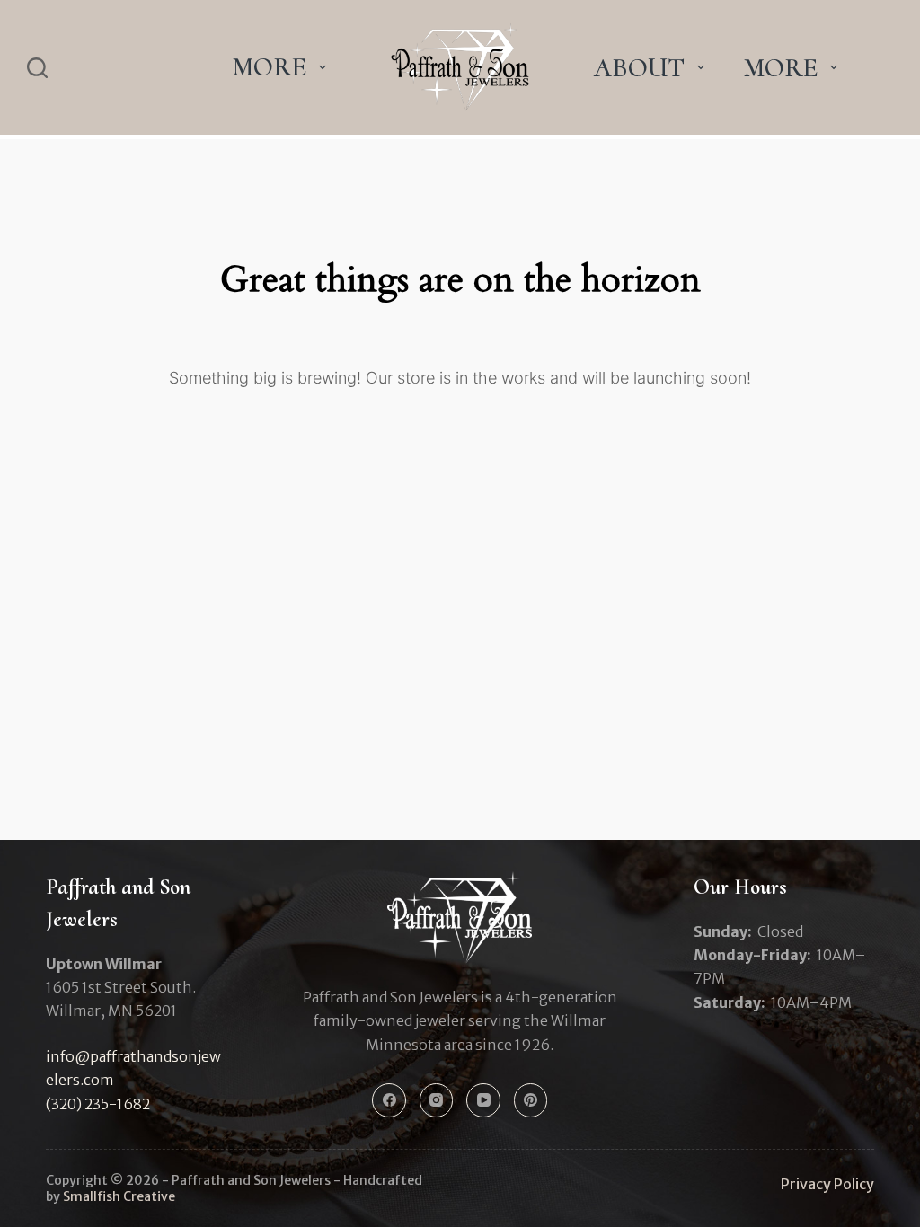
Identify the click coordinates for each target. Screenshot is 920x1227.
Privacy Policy (827, 1184)
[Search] (37, 67)
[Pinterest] (531, 1100)
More (269, 67)
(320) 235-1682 (98, 1104)
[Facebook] (389, 1100)
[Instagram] (437, 1100)
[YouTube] (483, 1100)
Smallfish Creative (119, 1196)
